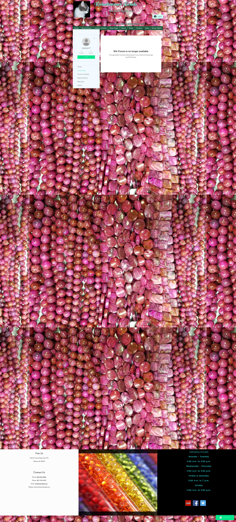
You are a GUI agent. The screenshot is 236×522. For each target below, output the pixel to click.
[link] (154, 21)
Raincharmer (108, 4)
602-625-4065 (41, 477)
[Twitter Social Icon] (203, 503)
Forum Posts (82, 71)
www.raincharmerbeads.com (42, 487)
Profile (80, 67)
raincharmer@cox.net (41, 484)
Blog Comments (83, 78)
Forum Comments (83, 74)
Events (80, 85)
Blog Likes (81, 82)
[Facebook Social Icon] (195, 503)
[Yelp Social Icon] (188, 503)
